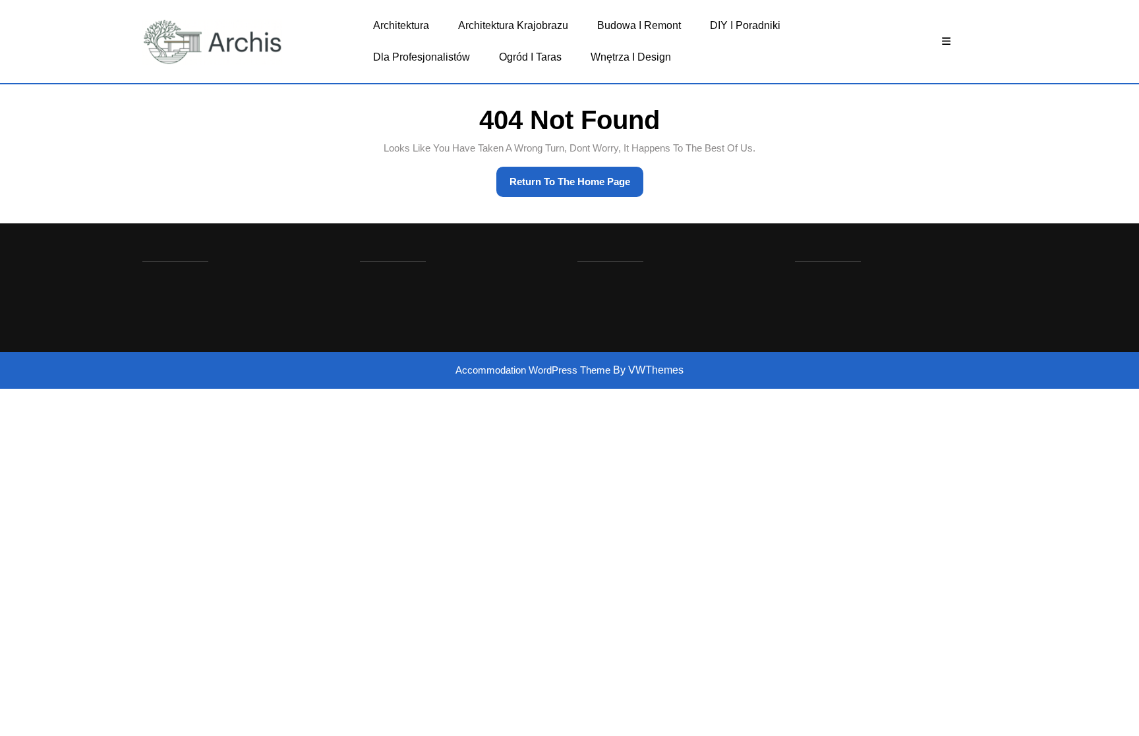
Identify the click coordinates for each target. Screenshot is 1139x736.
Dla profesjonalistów (421, 57)
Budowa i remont (639, 25)
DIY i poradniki (745, 25)
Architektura (401, 25)
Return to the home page (576, 186)
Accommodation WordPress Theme (534, 370)
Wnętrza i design (631, 57)
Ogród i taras (530, 57)
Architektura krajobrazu (513, 25)
